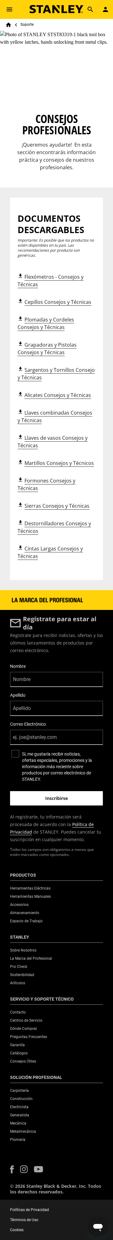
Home (8, 25)
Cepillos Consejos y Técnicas (57, 302)
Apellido (17, 695)
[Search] (90, 9)
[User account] (105, 9)
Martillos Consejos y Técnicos (59, 463)
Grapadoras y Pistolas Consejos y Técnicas (47, 348)
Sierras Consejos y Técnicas (56, 505)
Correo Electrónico (28, 724)
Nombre (18, 666)
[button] (12, 1169)
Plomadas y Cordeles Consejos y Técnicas (46, 323)
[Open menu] (9, 9)
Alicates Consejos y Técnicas (57, 395)
